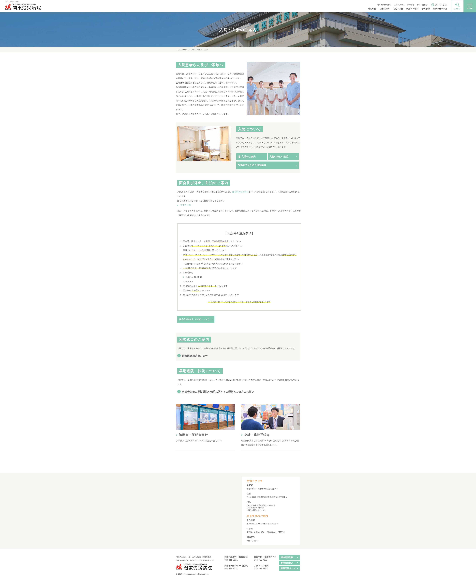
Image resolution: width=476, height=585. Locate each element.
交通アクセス (399, 5)
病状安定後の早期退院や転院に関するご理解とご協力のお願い (218, 391)
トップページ (181, 50)
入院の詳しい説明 (279, 156)
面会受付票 (185, 205)
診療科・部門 (412, 9)
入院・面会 (398, 9)
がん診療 (426, 9)
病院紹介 (372, 9)
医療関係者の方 (440, 9)
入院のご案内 (249, 156)
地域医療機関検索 (384, 5)
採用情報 (410, 5)
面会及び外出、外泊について (194, 319)
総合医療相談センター (195, 355)
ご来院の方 (384, 9)
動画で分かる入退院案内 (253, 165)
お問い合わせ (422, 5)
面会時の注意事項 (240, 192)
